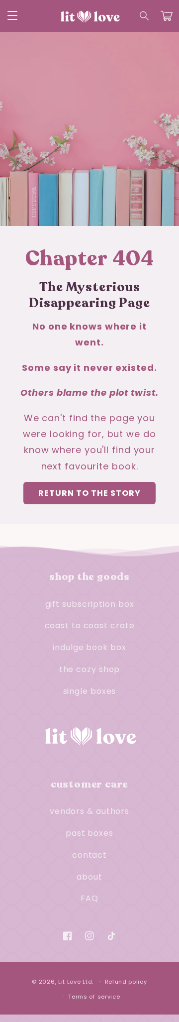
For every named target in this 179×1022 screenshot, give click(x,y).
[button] (145, 16)
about (89, 877)
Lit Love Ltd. (75, 981)
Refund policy (126, 982)
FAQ (89, 898)
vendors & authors (89, 811)
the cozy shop (89, 669)
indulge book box (89, 647)
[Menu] (12, 16)
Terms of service (94, 997)
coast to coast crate (90, 625)
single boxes (89, 691)
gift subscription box (89, 604)
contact (89, 855)
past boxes (89, 833)
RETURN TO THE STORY (89, 493)
